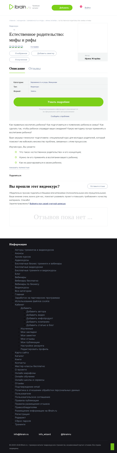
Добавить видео (35, 314)
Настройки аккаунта (32, 345)
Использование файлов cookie (32, 301)
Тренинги (20, 424)
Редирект (20, 417)
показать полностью (19, 167)
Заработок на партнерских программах (37, 297)
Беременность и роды (35, 20)
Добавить (64, 8)
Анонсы (19, 253)
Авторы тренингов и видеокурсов (34, 249)
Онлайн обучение (25, 376)
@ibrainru (66, 434)
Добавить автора (36, 311)
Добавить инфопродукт (39, 318)
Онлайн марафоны (25, 373)
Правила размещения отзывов (32, 403)
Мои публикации (30, 342)
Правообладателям (26, 407)
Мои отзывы (28, 338)
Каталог (19, 355)
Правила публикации (27, 400)
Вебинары (20, 277)
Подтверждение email (27, 386)
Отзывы (19, 383)
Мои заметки (28, 335)
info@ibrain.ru (21, 434)
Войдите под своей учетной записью (48, 203)
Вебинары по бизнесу (27, 284)
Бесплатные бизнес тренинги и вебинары (38, 263)
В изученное (21, 59)
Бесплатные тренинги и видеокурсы (35, 270)
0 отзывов (35, 47)
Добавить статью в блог (40, 325)
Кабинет (19, 304)
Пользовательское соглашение (32, 397)
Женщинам (21, 20)
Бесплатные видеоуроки (29, 266)
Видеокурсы (22, 287)
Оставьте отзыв (97, 186)
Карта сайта (22, 352)
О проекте (21, 369)
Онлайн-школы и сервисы (29, 379)
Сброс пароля (23, 420)
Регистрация (22, 414)
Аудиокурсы (22, 260)
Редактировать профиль (34, 349)
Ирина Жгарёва (51, 20)
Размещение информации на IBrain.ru (36, 410)
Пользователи (23, 393)
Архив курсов (23, 256)
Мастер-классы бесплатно (30, 366)
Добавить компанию (38, 321)
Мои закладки (29, 332)
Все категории (23, 290)
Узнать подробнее (58, 101)
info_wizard (45, 434)
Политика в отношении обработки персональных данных (47, 390)
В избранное (21, 53)
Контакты (20, 362)
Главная (12, 20)
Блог (17, 273)
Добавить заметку (45, 53)
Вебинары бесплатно (26, 280)
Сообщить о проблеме (60, 116)
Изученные (27, 328)
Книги (18, 359)
